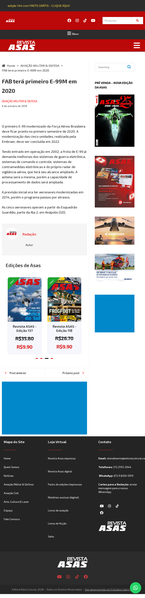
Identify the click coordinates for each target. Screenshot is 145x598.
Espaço (8, 516)
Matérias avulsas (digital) (63, 503)
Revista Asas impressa (62, 464)
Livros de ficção (57, 529)
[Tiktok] (85, 20)
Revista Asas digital (60, 477)
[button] (72, 33)
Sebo (51, 542)
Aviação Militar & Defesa (19, 490)
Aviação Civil (11, 499)
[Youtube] (93, 20)
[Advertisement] (45, 414)
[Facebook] (69, 20)
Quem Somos (11, 473)
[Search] (137, 20)
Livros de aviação (58, 516)
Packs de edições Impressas (65, 490)
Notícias (9, 481)
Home (7, 464)
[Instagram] (77, 20)
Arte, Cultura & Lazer (16, 507)
